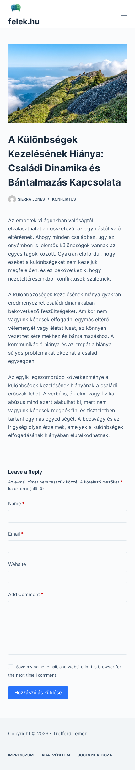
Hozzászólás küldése (38, 693)
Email (16, 534)
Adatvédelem (55, 755)
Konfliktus (64, 199)
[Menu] (124, 14)
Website (17, 564)
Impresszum (21, 755)
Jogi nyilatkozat (96, 755)
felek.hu (24, 21)
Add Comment (25, 594)
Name (16, 503)
